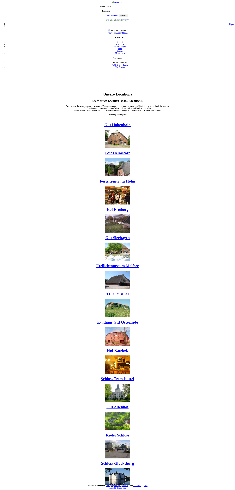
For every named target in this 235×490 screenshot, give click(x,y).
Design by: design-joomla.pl (117, 486)
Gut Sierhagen (117, 237)
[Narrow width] (107, 20)
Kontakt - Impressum (117, 488)
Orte (232, 26)
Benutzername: (106, 6)
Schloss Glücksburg (117, 463)
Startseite (120, 42)
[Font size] (110, 33)
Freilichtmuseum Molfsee (117, 266)
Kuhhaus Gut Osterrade (117, 322)
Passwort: (106, 11)
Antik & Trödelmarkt (120, 65)
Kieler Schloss (117, 435)
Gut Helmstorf (117, 153)
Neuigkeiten (120, 53)
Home (231, 24)
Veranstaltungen (120, 46)
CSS (145, 486)
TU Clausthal (117, 294)
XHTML (137, 486)
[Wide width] (111, 20)
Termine (120, 51)
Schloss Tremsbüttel (117, 378)
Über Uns (120, 44)
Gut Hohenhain (117, 124)
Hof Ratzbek (117, 350)
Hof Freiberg (117, 209)
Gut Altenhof (117, 407)
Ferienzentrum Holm (117, 181)
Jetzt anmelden (112, 15)
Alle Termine (120, 67)
